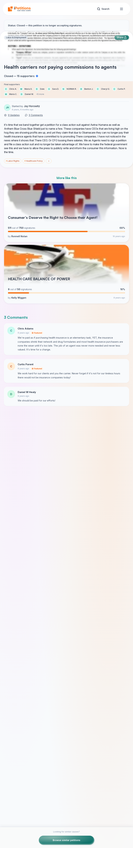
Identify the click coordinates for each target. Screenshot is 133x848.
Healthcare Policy (33, 161)
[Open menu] (121, 9)
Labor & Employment (16, 37)
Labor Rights (12, 161)
